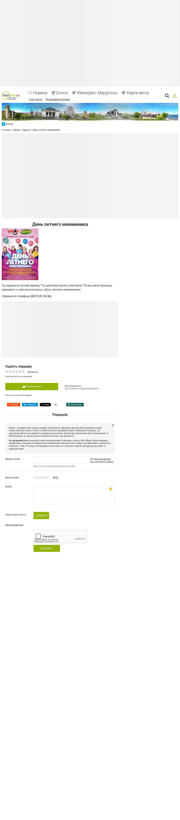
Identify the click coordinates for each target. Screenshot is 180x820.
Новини (40, 93)
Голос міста (35, 99)
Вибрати (42, 515)
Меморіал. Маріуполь (97, 93)
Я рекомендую (33, 386)
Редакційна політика (58, 99)
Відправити (47, 548)
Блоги (62, 93)
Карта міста (138, 93)
